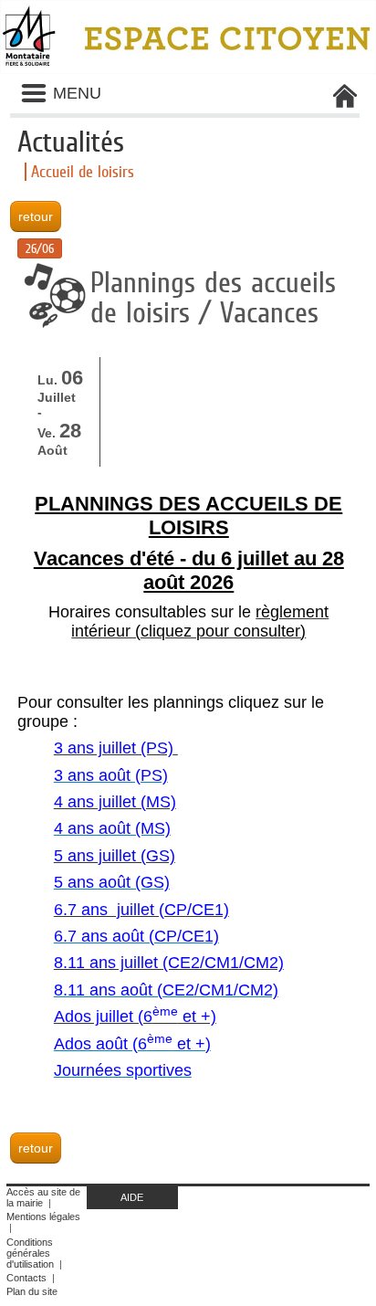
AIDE (131, 1197)
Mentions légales (43, 1216)
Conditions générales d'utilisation (30, 1253)
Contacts (26, 1277)
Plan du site (31, 1291)
